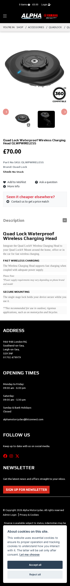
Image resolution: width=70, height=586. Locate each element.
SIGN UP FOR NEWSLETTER (26, 489)
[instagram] (12, 456)
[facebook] (6, 456)
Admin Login (10, 515)
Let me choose (29, 554)
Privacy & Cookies (29, 515)
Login (44, 4)
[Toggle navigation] (5, 16)
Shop (20, 27)
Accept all (35, 564)
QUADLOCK (55, 27)
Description (13, 220)
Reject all (35, 574)
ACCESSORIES (36, 27)
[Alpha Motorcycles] (39, 16)
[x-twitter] (18, 456)
